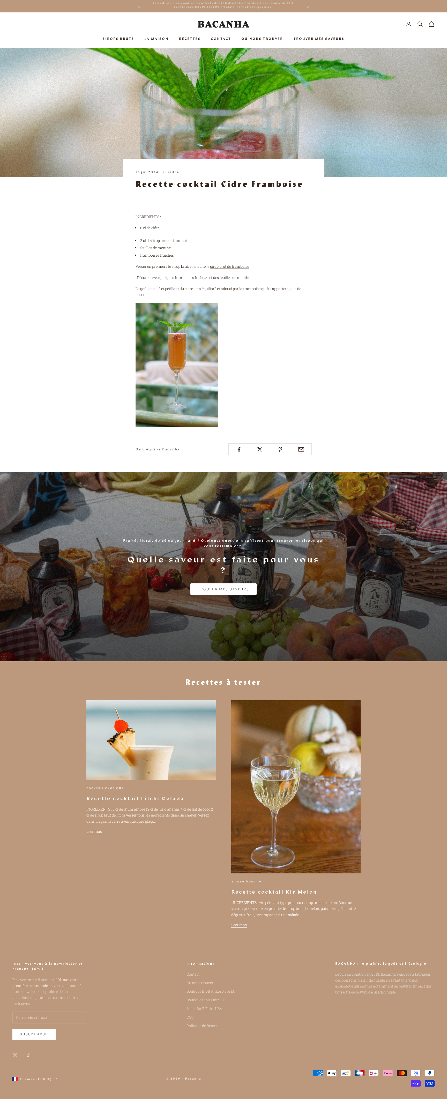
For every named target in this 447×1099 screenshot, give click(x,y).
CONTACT (221, 38)
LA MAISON (156, 38)
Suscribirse (34, 1034)
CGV (190, 1017)
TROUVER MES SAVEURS (319, 38)
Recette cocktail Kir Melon (274, 891)
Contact (193, 974)
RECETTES (189, 38)
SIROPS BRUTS (118, 38)
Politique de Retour (202, 1025)
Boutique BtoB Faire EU (206, 999)
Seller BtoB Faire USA (204, 1008)
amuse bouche (246, 881)
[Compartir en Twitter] (259, 449)
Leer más (94, 831)
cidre (173, 172)
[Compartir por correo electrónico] (301, 449)
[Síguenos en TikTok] (28, 1055)
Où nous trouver (200, 982)
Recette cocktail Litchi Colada (135, 798)
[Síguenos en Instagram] (15, 1055)
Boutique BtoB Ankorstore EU (211, 991)
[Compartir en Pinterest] (280, 449)
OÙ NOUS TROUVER (262, 38)
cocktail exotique (105, 787)
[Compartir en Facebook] (239, 449)
